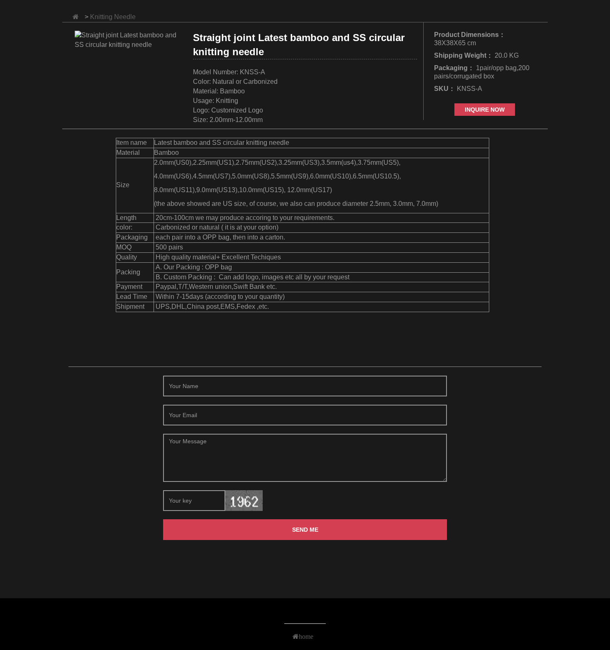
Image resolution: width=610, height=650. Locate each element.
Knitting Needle (113, 16)
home (306, 636)
